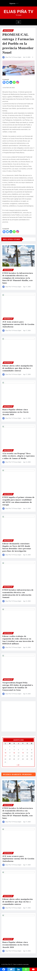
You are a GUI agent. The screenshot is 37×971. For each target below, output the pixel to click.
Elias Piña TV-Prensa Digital (13, 57)
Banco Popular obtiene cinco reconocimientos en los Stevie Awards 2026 (15, 412)
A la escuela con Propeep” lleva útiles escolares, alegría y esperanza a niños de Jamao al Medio (18, 455)
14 (23, 753)
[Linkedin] (10, 82)
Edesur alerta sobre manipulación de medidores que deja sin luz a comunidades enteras (17, 368)
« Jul (17, 765)
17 (5, 756)
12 (14, 753)
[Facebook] (4, 82)
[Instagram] (17, 82)
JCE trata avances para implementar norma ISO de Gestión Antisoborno (18, 324)
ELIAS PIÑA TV (18, 11)
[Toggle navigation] (18, 22)
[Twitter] (7, 82)
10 (5, 753)
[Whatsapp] (14, 82)
